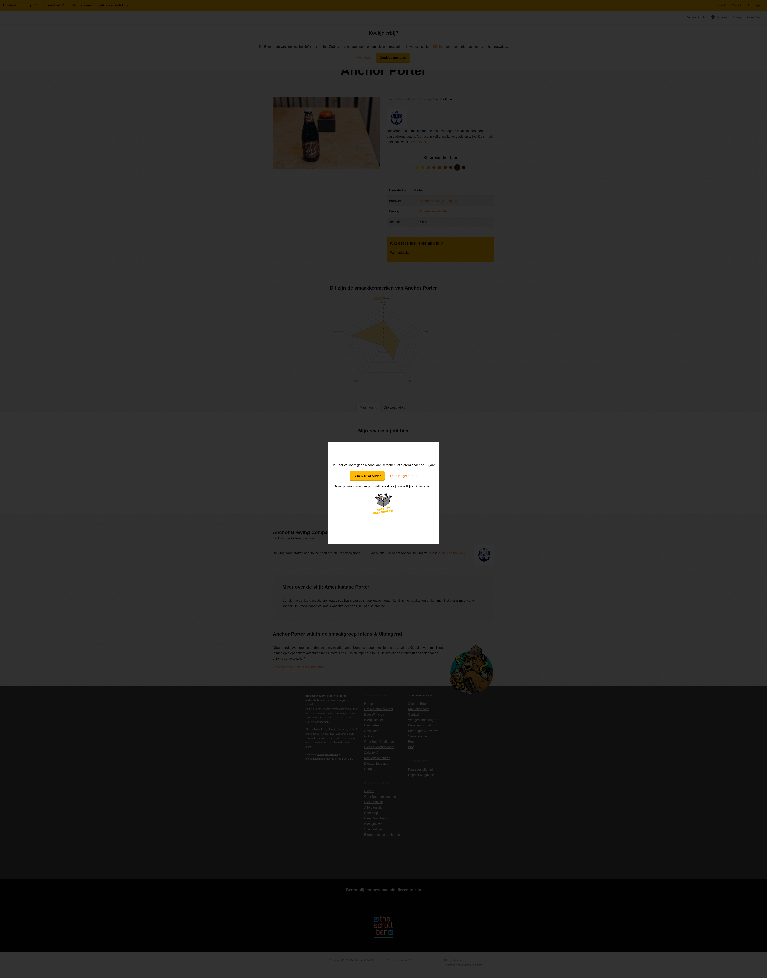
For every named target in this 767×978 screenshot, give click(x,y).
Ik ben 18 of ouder (367, 476)
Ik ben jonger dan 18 (403, 476)
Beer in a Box (383, 452)
